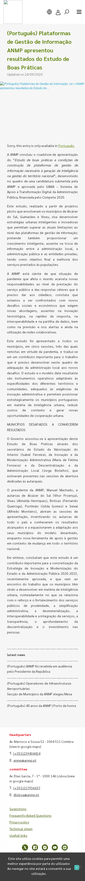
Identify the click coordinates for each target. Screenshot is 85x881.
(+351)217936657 (26, 788)
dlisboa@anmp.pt (26, 795)
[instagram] (45, 847)
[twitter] (25, 847)
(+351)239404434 (26, 753)
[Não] (79, 866)
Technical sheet (21, 829)
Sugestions (17, 809)
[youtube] (55, 847)
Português (66, 145)
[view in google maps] (25, 746)
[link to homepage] (13, 12)
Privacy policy (19, 822)
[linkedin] (65, 847)
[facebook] (35, 847)
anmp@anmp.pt (24, 760)
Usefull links (18, 835)
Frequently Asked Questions (30, 815)
